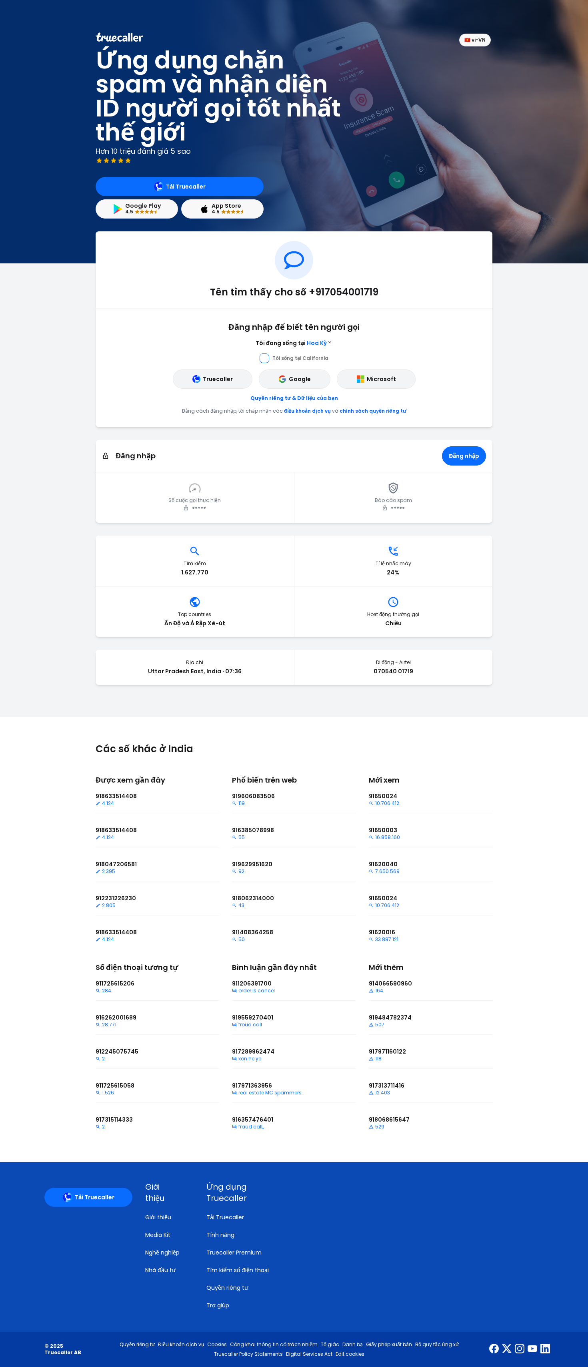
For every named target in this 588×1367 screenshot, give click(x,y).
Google (300, 379)
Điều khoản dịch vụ (181, 1344)
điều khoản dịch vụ (307, 410)
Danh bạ (352, 1344)
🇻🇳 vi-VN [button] (475, 39)
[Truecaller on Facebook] (494, 1349)
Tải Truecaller (186, 187)
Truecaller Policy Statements (248, 1354)
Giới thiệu (158, 1217)
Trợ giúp (217, 1305)
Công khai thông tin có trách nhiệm (274, 1344)
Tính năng (220, 1235)
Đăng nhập (464, 456)
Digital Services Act (309, 1354)
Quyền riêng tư (227, 1288)
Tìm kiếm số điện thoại (237, 1270)
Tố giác (330, 1344)
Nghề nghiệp (162, 1253)
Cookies (217, 1344)
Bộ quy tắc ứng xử (437, 1344)
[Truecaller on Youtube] (532, 1349)
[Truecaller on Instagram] (519, 1349)
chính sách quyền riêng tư (373, 410)
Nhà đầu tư (160, 1270)
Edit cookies (350, 1354)
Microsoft (381, 379)
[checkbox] (166, 1192)
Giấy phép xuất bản (389, 1344)
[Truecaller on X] (507, 1349)
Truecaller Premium (234, 1253)
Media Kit (157, 1235)
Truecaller (218, 379)
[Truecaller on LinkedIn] (545, 1349)
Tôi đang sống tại (291, 343)
